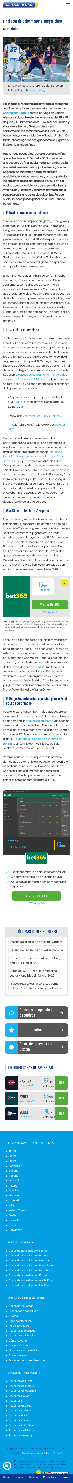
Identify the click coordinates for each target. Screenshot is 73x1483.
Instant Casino (18, 1210)
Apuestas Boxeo (19, 1396)
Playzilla (14, 1190)
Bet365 (12, 842)
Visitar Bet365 (50, 605)
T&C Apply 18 (50, 612)
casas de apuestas (40, 720)
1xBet (12, 1151)
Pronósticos (49, 1477)
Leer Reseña (42, 590)
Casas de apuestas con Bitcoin (28, 1255)
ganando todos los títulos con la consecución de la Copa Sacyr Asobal (33, 456)
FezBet (13, 1215)
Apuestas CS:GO (19, 1420)
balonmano (36, 90)
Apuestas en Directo (22, 1335)
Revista (66, 1477)
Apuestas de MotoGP (22, 1386)
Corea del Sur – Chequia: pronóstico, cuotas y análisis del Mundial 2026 (33, 973)
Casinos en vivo (18, 1355)
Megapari (14, 1195)
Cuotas (13, 1316)
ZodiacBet (15, 1166)
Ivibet (12, 1205)
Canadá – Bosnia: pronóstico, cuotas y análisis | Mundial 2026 (35, 960)
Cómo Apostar (18, 1340)
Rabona (13, 1175)
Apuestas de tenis (20, 1410)
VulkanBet (15, 1220)
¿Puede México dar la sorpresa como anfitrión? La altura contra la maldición (35, 986)
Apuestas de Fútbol (21, 1381)
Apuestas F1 (17, 1400)
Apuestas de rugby (20, 1435)
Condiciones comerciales (36, 1453)
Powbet (13, 1185)
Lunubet (14, 1200)
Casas (6, 1477)
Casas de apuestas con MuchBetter (31, 1270)
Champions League (16, 112)
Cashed (13, 1225)
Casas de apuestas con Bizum (28, 1275)
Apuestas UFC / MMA (22, 1425)
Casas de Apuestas (21, 1306)
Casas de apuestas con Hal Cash (30, 1285)
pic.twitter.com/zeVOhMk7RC (42, 415)
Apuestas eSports (20, 1405)
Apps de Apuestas (20, 1321)
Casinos (33, 1477)
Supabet (14, 1170)
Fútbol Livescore (19, 1325)
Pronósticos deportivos (23, 1311)
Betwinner (15, 1230)
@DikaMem (21, 402)
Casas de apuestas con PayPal (28, 1250)
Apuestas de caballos (22, 1390)
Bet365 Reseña (17, 847)
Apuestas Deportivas (22, 1330)
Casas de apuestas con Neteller (29, 1260)
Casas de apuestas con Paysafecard (32, 1265)
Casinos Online (18, 1345)
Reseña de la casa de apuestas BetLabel (37, 950)
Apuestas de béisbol (21, 1430)
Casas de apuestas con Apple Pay (30, 1280)
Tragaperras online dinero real (28, 1360)
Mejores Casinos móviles (24, 1350)
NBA (41, 667)
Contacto (58, 1453)
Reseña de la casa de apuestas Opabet (36, 941)
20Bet (12, 1161)
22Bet (12, 1156)
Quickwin (14, 1180)
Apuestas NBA (18, 1415)
